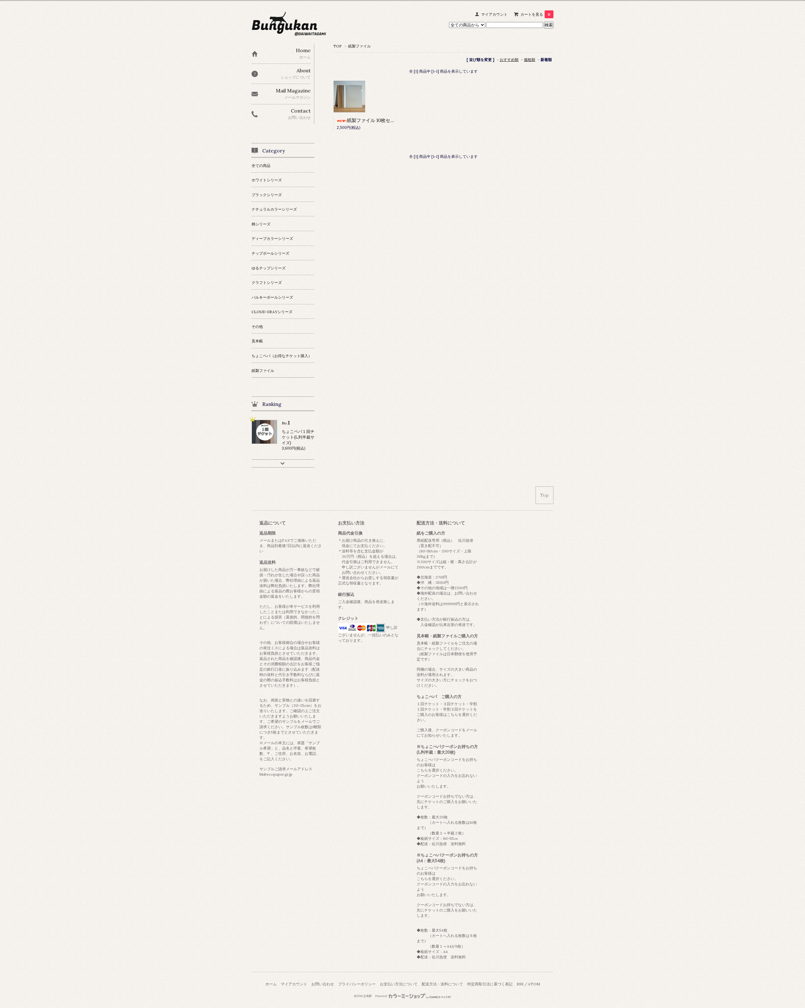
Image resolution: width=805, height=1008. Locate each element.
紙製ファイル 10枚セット (373, 120)
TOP (337, 46)
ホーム (271, 984)
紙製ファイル (359, 46)
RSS (520, 984)
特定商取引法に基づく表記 (490, 984)
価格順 (529, 59)
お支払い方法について (399, 984)
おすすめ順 (509, 59)
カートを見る (535, 14)
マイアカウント (494, 14)
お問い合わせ (322, 984)
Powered (381, 996)
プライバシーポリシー (357, 984)
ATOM (534, 984)
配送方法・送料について (442, 984)
